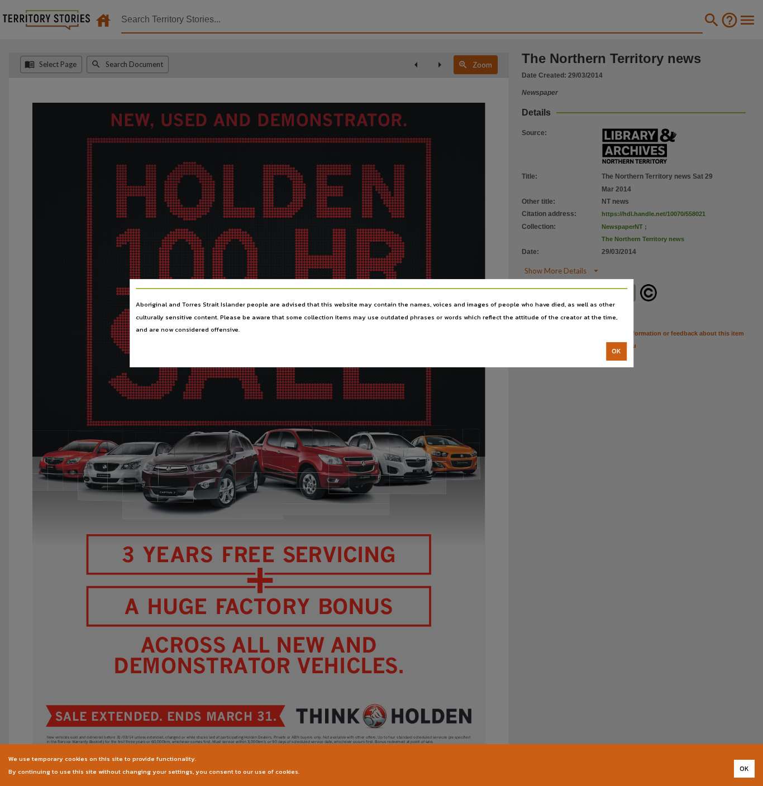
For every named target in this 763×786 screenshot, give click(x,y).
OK (616, 351)
